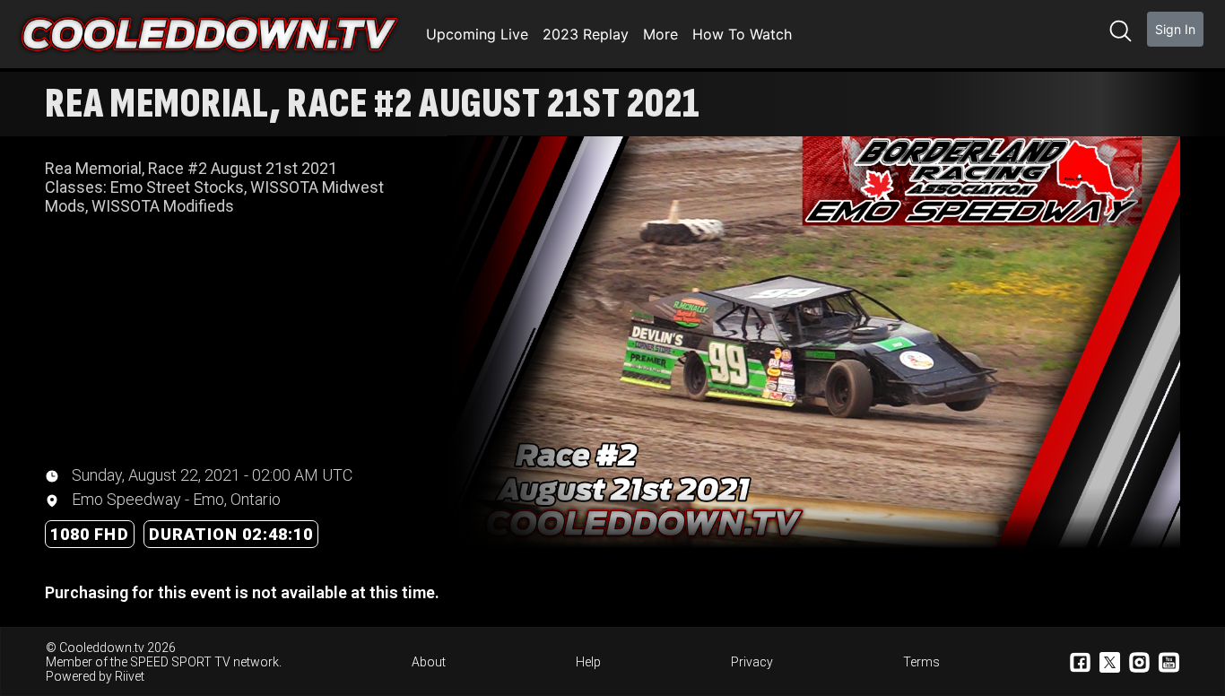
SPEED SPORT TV (180, 662)
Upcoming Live (477, 34)
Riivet (129, 676)
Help (588, 662)
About (429, 662)
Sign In (1175, 29)
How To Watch (742, 34)
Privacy (752, 662)
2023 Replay (586, 34)
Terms (921, 662)
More (660, 34)
